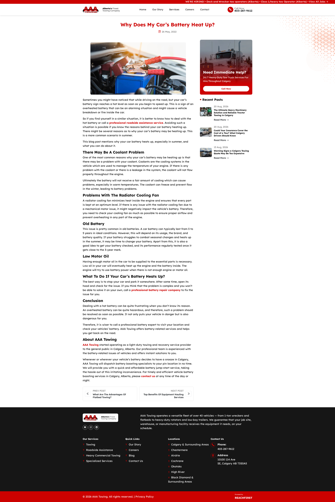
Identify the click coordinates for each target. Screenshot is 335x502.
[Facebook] (85, 427)
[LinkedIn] (96, 427)
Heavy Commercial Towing (103, 455)
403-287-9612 (225, 449)
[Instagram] (90, 427)
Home (142, 9)
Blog (132, 455)
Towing (90, 444)
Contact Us (136, 461)
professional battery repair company (155, 290)
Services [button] (174, 9)
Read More (220, 119)
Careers (189, 9)
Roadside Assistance (99, 450)
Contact (204, 9)
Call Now (226, 88)
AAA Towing (91, 344)
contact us (148, 376)
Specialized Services (99, 461)
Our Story (157, 9)
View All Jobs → (304, 1)
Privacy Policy (144, 496)
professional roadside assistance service (136, 122)
